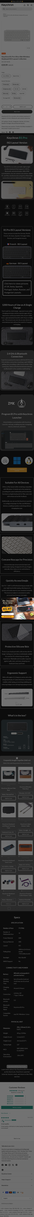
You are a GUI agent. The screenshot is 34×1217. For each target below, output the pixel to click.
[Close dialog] (33, 598)
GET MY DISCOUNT (8, 616)
